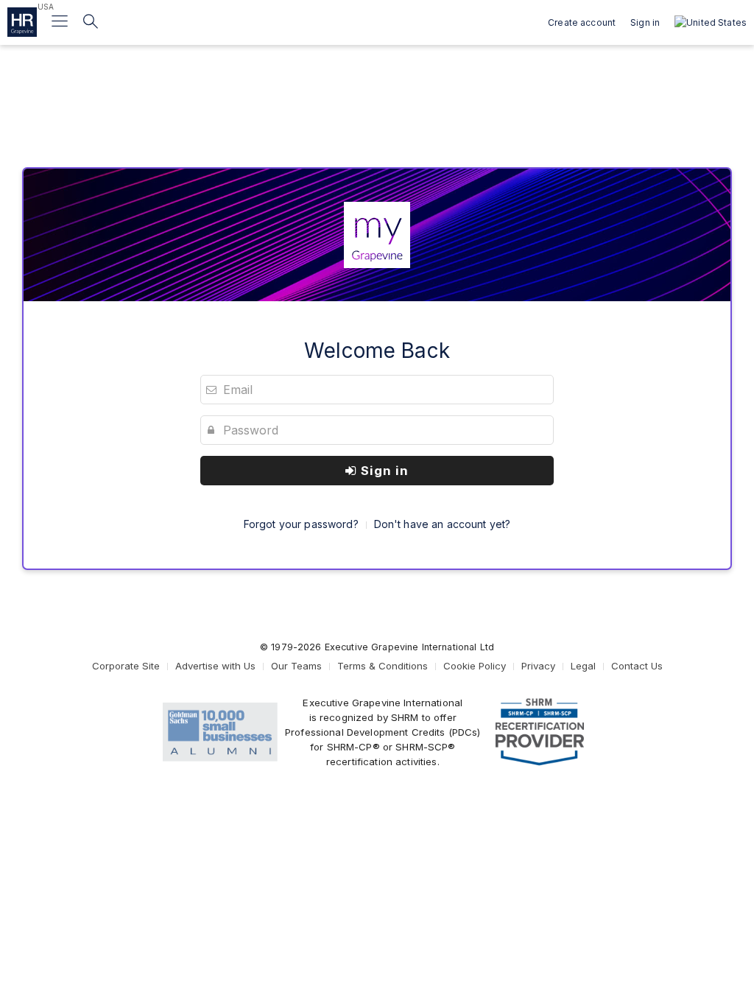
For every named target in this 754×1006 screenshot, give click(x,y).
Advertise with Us (215, 666)
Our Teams (296, 666)
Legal (583, 666)
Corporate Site (126, 666)
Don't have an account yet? (442, 524)
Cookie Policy (474, 666)
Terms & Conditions (382, 666)
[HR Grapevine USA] (22, 22)
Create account (582, 22)
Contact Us (637, 666)
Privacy (538, 666)
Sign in (383, 470)
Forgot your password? (301, 524)
